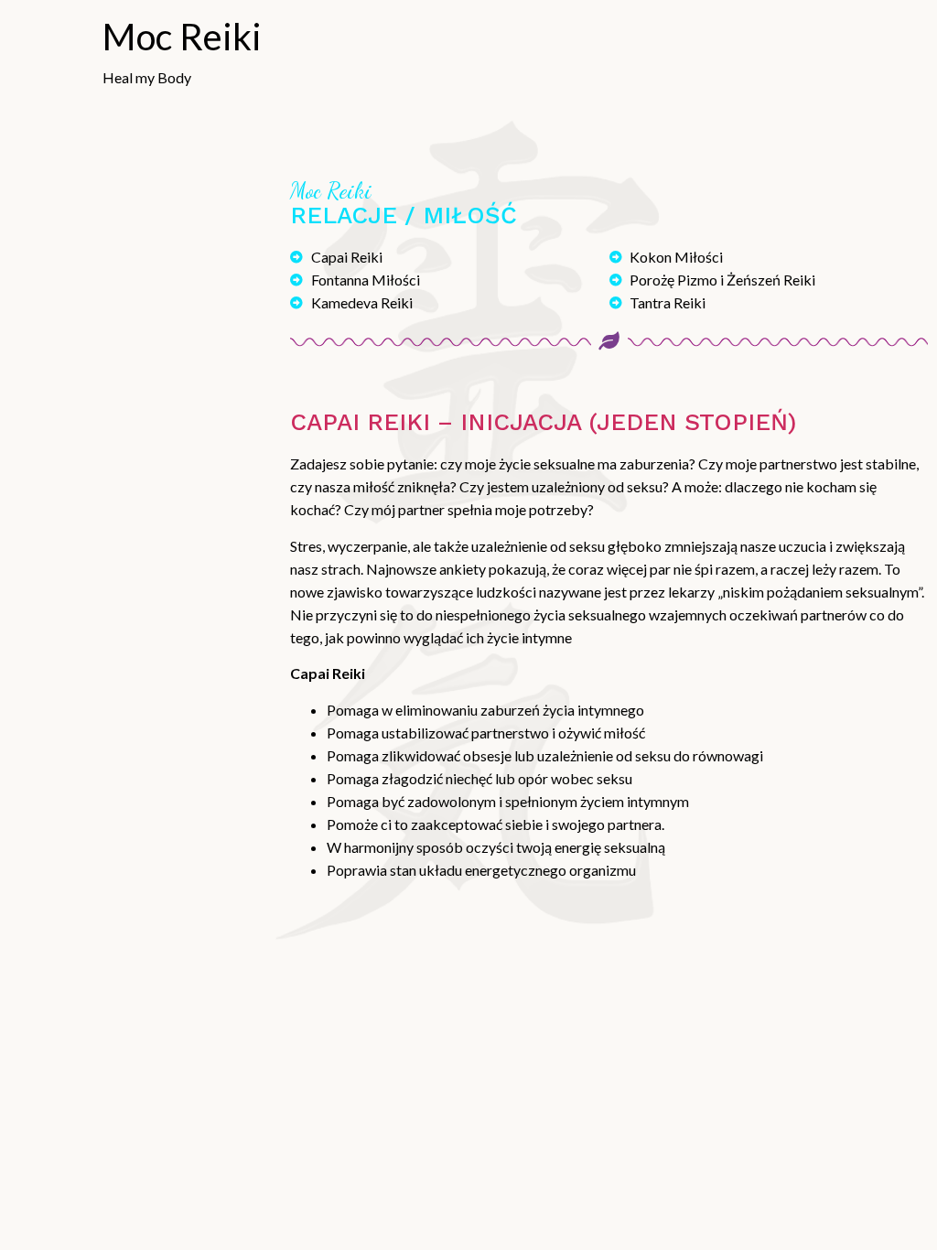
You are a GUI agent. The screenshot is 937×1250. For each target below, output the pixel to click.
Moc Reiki (182, 37)
